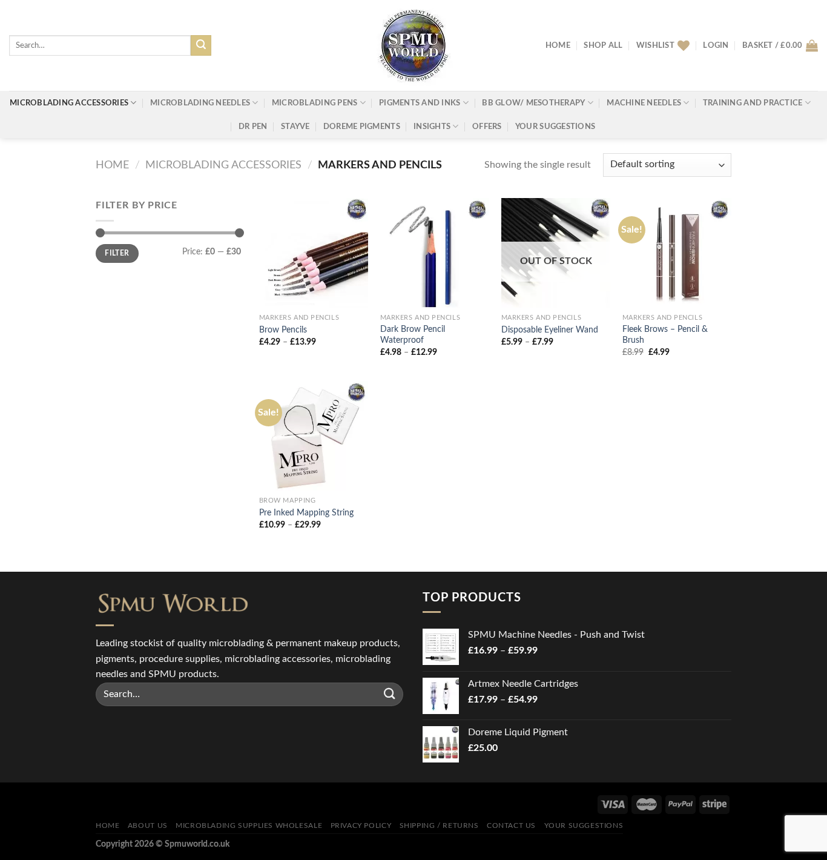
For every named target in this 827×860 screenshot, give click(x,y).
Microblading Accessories (69, 103)
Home (557, 45)
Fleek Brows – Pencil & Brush (665, 335)
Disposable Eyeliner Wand (549, 329)
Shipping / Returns (439, 825)
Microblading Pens (314, 103)
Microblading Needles (200, 103)
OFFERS (487, 126)
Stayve (295, 126)
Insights (432, 126)
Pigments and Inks (419, 103)
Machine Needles (644, 103)
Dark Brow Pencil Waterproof (412, 335)
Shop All (603, 45)
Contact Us (511, 825)
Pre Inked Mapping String (306, 512)
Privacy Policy (361, 825)
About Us (148, 825)
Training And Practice (752, 103)
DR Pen (253, 126)
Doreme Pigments (361, 126)
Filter (117, 253)
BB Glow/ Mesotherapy (533, 103)
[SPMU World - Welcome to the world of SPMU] (413, 45)
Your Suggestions (555, 126)
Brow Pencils (283, 329)
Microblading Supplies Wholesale (249, 825)
